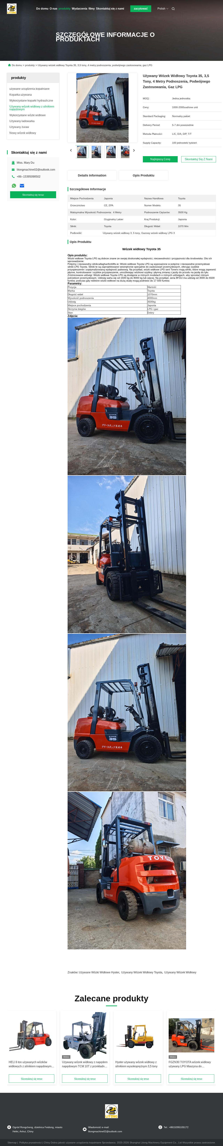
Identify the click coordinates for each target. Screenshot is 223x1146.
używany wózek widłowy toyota (141, 972)
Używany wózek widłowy (180, 972)
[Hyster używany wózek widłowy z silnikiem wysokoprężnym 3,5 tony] (138, 1035)
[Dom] (11, 8)
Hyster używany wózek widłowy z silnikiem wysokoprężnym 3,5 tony (136, 1064)
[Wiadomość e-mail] (22, 185)
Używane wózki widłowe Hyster (99, 972)
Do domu (42, 8)
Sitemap (12, 1142)
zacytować (141, 8)
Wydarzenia (79, 8)
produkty (65, 8)
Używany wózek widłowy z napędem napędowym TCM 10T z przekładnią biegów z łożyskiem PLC (84, 1064)
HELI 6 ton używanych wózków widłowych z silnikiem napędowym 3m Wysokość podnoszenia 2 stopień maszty (30, 1064)
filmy (92, 8)
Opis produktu (143, 175)
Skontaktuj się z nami (110, 8)
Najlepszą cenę (160, 159)
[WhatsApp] (14, 185)
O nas (53, 8)
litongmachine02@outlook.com (36, 169)
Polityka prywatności (30, 1142)
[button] (13, 1043)
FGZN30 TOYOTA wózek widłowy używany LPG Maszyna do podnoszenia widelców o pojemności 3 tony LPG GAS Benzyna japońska (191, 1064)
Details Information (92, 175)
